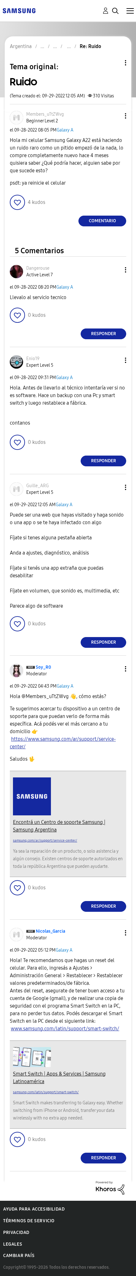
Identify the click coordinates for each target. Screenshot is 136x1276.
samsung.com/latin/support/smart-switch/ (46, 1092)
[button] (115, 116)
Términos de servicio (29, 1221)
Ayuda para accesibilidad (34, 1209)
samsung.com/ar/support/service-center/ (45, 840)
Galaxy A (65, 130)
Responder (103, 333)
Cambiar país (18, 1255)
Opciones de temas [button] (114, 63)
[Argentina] (19, 10)
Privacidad (16, 1232)
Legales (12, 1244)
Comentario (102, 221)
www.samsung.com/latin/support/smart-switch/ (65, 1029)
